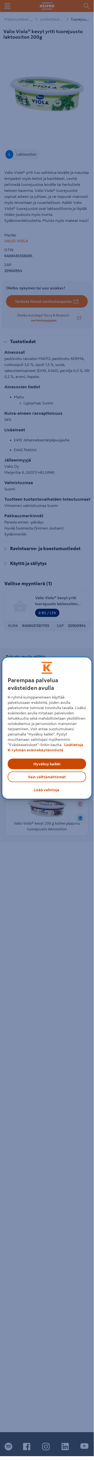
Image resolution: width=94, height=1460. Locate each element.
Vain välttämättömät (47, 777)
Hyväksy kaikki (46, 764)
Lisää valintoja (46, 790)
